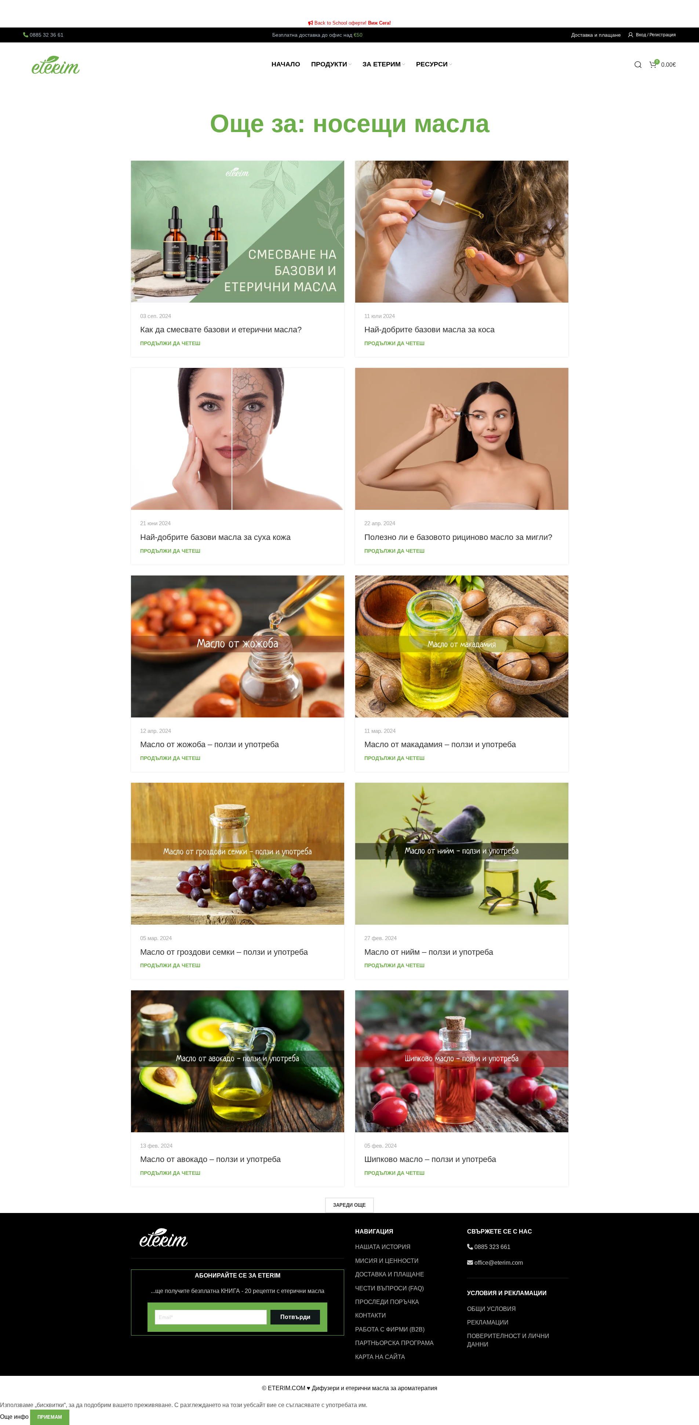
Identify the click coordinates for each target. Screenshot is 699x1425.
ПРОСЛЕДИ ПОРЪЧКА (387, 1302)
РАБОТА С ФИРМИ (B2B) (390, 1329)
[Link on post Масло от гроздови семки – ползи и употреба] (237, 854)
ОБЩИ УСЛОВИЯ (491, 1309)
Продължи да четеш (170, 343)
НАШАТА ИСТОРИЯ (383, 1247)
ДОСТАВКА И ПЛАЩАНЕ (389, 1274)
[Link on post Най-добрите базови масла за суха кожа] (237, 439)
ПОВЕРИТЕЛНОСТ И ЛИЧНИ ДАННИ (508, 1340)
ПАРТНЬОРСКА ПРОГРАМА (394, 1343)
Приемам (49, 1417)
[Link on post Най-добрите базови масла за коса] (461, 232)
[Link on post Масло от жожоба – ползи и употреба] (237, 646)
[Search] (638, 64)
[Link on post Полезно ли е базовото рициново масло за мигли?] (461, 439)
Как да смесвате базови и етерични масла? (221, 329)
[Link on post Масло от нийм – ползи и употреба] (461, 854)
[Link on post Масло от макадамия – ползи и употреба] (461, 646)
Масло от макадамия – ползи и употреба (440, 744)
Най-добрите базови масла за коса (429, 329)
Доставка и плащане (596, 35)
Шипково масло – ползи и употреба (430, 1159)
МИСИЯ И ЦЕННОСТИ (387, 1261)
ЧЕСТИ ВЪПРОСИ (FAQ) (389, 1288)
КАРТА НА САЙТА (380, 1357)
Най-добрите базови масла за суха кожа (215, 537)
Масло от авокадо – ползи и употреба (210, 1159)
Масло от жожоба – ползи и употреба (209, 744)
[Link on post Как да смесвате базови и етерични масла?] (237, 232)
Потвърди (295, 1317)
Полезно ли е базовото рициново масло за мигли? (458, 537)
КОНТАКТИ (370, 1315)
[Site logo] (56, 64)
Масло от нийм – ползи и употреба (428, 952)
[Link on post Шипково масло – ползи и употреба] (461, 1061)
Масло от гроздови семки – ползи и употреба (224, 952)
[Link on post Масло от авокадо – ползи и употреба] (237, 1061)
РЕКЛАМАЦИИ (488, 1322)
